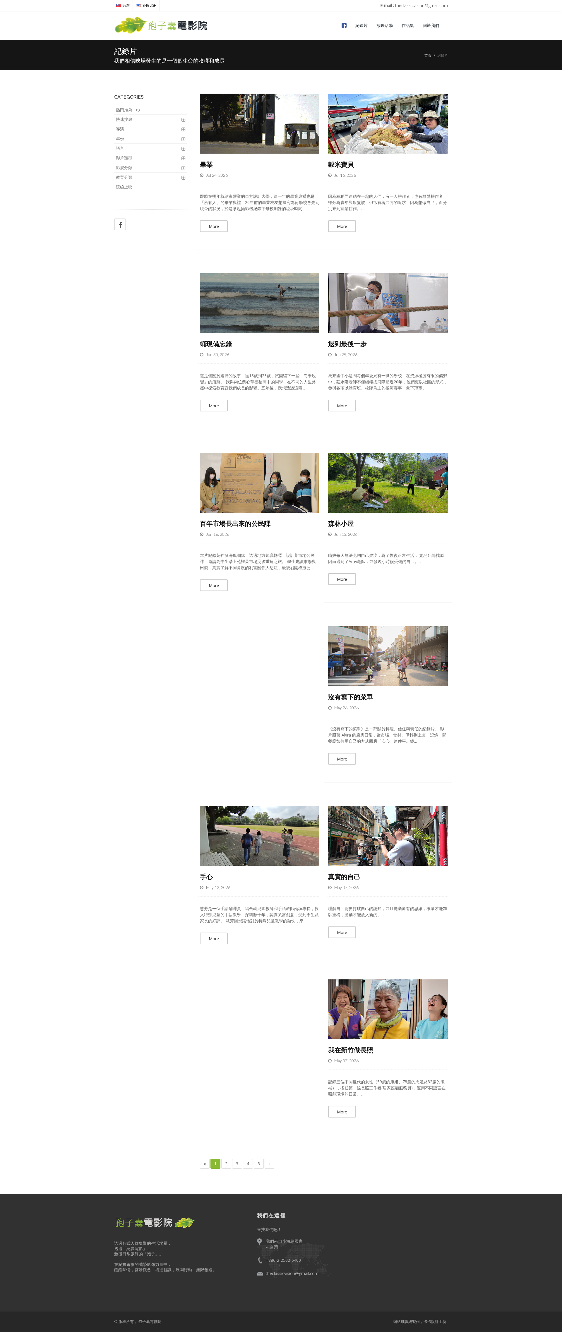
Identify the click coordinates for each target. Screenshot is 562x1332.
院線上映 (124, 187)
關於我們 (431, 25)
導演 (120, 129)
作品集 (408, 25)
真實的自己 (344, 876)
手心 (206, 876)
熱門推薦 (126, 109)
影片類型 (124, 158)
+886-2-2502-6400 (283, 1260)
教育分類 (124, 177)
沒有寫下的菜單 (350, 696)
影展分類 (124, 167)
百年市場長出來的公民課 (235, 523)
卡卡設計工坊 (435, 1321)
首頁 (427, 55)
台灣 (126, 5)
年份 (120, 138)
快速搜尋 (124, 119)
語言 (120, 148)
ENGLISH (150, 5)
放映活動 (384, 25)
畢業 (206, 164)
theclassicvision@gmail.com (292, 1273)
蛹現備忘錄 (216, 343)
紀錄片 (361, 25)
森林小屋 (341, 523)
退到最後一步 (347, 343)
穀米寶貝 (341, 164)
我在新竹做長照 (350, 1049)
